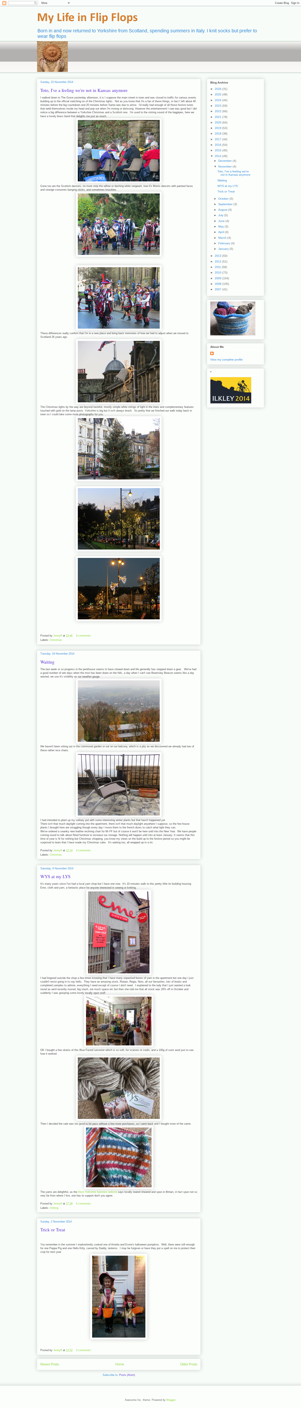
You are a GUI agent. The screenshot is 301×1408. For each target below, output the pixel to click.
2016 (218, 144)
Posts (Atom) (127, 1374)
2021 (218, 117)
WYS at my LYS (55, 876)
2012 (218, 261)
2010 (218, 272)
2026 (218, 88)
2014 (218, 156)
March (222, 237)
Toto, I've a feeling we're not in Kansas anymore (84, 90)
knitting (54, 1207)
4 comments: (84, 850)
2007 (218, 289)
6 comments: (84, 1203)
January (224, 248)
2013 (218, 255)
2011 (218, 267)
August (223, 209)
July (221, 215)
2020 (218, 122)
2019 (218, 128)
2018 (218, 133)
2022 (218, 111)
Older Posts (188, 1364)
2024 (218, 100)
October (224, 198)
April (221, 232)
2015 (218, 150)
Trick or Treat (52, 1230)
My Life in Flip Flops (87, 18)
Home (119, 1364)
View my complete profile (226, 359)
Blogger (170, 1399)
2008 (218, 283)
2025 (218, 94)
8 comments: (84, 635)
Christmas (56, 639)
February (224, 243)
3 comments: (84, 1350)
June (221, 221)
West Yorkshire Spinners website (97, 1191)
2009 (218, 278)
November (225, 166)
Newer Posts (49, 1364)
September (225, 204)
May (221, 226)
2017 (218, 139)
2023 (218, 105)
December (225, 160)
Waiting (47, 662)
